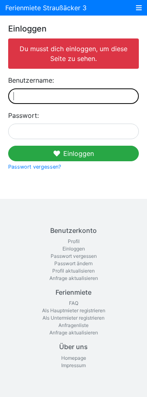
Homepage (73, 358)
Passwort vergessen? (34, 167)
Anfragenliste (73, 325)
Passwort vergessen (74, 256)
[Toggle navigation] (139, 8)
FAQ (73, 303)
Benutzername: (31, 80)
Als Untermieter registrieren (73, 318)
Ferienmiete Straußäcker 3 (46, 8)
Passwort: (23, 115)
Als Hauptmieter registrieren (73, 310)
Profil (74, 241)
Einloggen (78, 153)
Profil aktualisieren (73, 271)
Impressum (73, 365)
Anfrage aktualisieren (73, 278)
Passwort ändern (73, 263)
